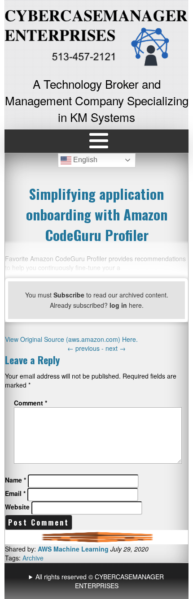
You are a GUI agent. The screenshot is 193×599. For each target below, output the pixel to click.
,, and (97, 581)
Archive (33, 557)
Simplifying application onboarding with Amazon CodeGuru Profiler (96, 214)
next (115, 348)
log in (118, 305)
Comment (30, 402)
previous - (86, 348)
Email (15, 493)
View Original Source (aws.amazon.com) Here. (71, 339)
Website (17, 506)
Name (15, 479)
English (84, 160)
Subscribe (68, 294)
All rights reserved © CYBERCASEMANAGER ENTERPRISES (99, 581)
